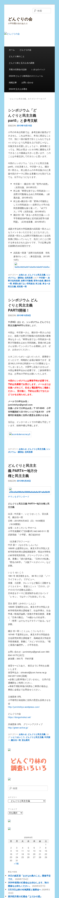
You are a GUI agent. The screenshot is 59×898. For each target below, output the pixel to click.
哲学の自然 (38, 280)
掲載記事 (13, 82)
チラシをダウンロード (18, 496)
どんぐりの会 (20, 19)
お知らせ (23, 274)
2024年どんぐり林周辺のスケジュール (26, 75)
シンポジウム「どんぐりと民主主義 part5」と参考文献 (22, 115)
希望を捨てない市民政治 (24, 283)
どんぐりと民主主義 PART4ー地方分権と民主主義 (22, 470)
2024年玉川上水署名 (18, 88)
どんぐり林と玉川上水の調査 (21, 62)
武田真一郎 (22, 286)
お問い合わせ (27, 82)
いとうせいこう (18, 737)
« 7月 (16, 863)
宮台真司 (26, 740)
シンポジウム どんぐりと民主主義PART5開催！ (23, 304)
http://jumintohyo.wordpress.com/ (24, 706)
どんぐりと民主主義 (36, 274)
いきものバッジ (38, 69)
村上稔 (38, 283)
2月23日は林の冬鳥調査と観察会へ (24, 889)
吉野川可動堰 (27, 280)
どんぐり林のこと (17, 56)
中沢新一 (43, 277)
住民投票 (29, 277)
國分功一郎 (16, 740)
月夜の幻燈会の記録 (18, 69)
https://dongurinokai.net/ (19, 717)
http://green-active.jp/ (18, 727)
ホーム (12, 49)
